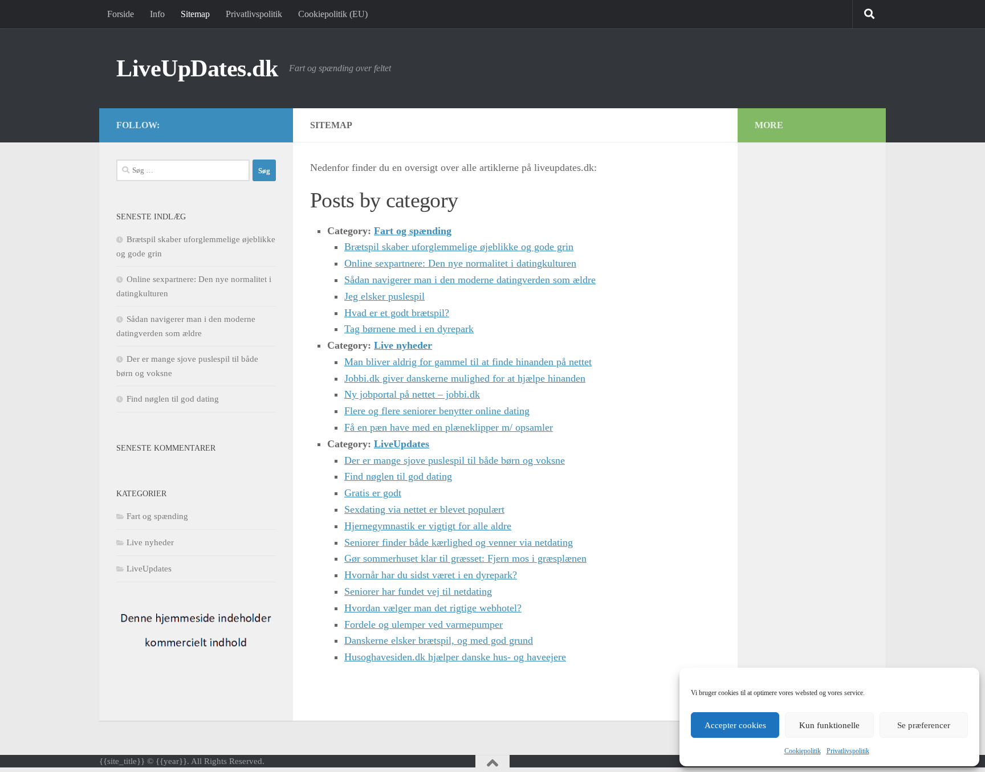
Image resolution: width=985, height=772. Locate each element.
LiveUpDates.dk (197, 68)
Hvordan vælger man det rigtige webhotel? (433, 608)
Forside (120, 14)
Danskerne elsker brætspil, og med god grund (438, 640)
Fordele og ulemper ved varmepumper (423, 624)
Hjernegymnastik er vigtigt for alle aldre (427, 526)
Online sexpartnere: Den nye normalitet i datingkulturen (460, 263)
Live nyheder (403, 345)
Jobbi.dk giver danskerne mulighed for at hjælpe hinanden (464, 378)
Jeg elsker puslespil (384, 296)
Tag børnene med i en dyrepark (409, 328)
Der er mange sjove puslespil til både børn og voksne (454, 460)
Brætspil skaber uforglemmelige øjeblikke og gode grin (458, 246)
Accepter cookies (735, 725)
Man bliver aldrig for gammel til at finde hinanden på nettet (468, 361)
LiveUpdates (401, 444)
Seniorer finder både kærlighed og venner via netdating (458, 542)
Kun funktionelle (829, 725)
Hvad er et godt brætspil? (396, 312)
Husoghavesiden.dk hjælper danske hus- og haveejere (455, 657)
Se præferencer (923, 725)
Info (157, 14)
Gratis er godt (372, 493)
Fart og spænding (412, 230)
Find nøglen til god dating (398, 476)
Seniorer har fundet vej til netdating (418, 591)
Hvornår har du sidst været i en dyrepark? (430, 575)
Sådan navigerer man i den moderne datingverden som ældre (470, 279)
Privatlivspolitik (848, 751)
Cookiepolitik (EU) (333, 14)
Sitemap (195, 14)
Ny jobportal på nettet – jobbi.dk (412, 394)
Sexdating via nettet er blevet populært (424, 509)
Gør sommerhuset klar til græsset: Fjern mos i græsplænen (465, 558)
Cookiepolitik (802, 751)
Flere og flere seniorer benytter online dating (437, 410)
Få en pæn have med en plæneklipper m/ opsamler (448, 427)
